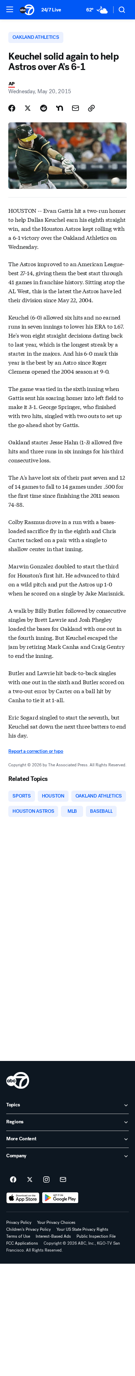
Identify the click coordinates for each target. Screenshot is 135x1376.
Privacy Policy (19, 1222)
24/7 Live (51, 10)
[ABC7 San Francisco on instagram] (46, 1180)
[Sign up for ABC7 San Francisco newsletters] (63, 1180)
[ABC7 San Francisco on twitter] (30, 1180)
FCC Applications (22, 1243)
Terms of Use (18, 1236)
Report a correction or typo (35, 751)
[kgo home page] (17, 1080)
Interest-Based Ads (53, 1236)
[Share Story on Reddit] (44, 108)
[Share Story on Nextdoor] (59, 108)
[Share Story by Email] (75, 108)
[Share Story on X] (28, 108)
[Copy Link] (91, 108)
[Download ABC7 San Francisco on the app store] (22, 1197)
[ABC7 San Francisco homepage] (27, 9)
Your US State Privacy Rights (82, 1229)
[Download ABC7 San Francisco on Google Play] (60, 1197)
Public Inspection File (96, 1236)
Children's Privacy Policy (28, 1229)
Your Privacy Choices (56, 1222)
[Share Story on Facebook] (12, 108)
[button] (9, 9)
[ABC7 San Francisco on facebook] (13, 1180)
